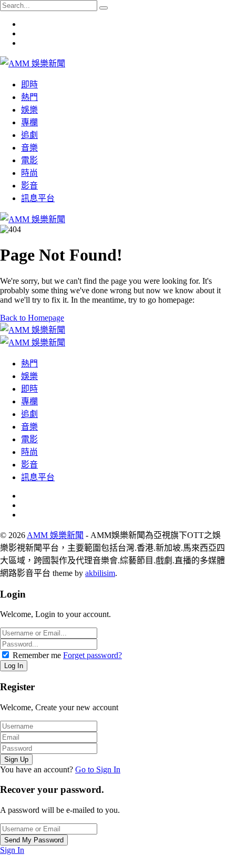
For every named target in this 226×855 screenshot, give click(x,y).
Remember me (37, 655)
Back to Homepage (32, 317)
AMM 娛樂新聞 (55, 535)
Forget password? (92, 655)
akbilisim (100, 573)
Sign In (12, 850)
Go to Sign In (97, 769)
